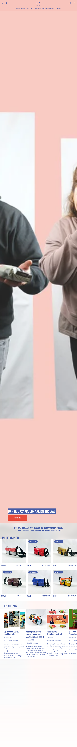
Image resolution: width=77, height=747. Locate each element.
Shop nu (17, 518)
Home (18, 8)
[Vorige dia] (4, 551)
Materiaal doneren (48, 8)
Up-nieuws (37, 8)
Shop (23, 8)
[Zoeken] (6, 3)
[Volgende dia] (23, 551)
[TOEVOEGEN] (22, 560)
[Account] (70, 3)
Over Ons (29, 8)
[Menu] (2, 3)
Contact (58, 8)
